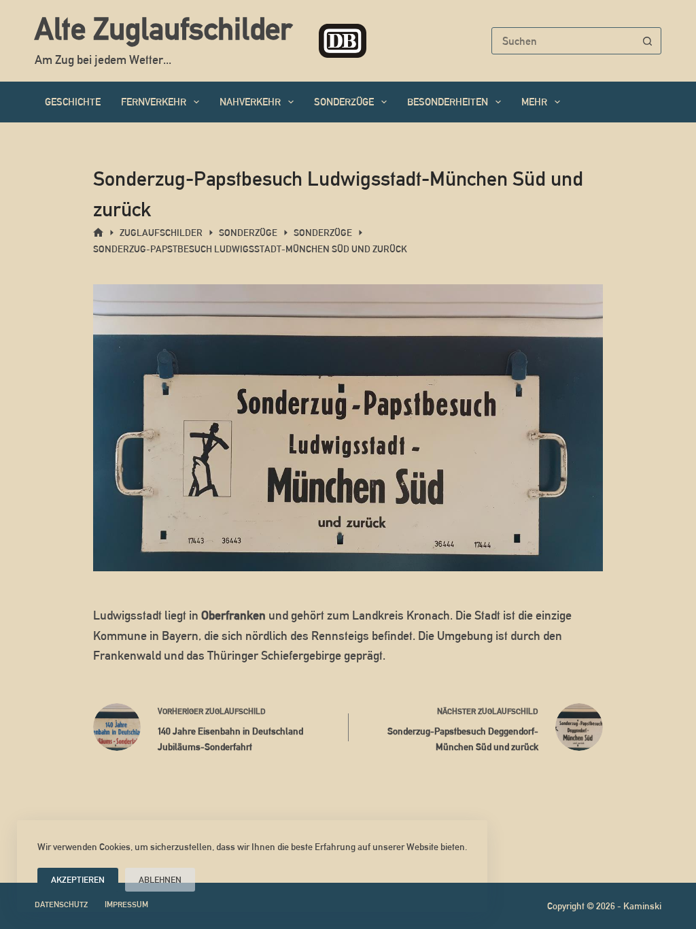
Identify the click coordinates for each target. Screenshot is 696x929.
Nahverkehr (250, 101)
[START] (98, 233)
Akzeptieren (78, 880)
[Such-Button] (648, 41)
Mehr (534, 101)
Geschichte (73, 101)
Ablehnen (160, 880)
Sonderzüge (344, 101)
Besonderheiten (447, 101)
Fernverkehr (153, 101)
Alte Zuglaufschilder (163, 28)
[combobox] (563, 40)
